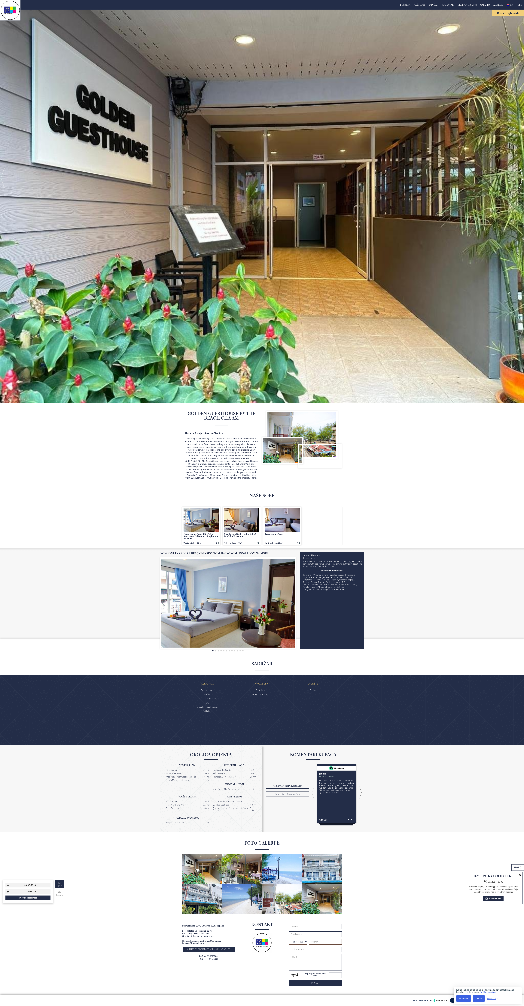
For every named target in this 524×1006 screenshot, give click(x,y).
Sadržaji (433, 4)
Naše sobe (419, 4)
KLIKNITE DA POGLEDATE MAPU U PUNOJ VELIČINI (209, 949)
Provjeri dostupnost (28, 898)
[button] (213, 650)
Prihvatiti (463, 998)
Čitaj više (323, 819)
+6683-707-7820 (201, 933)
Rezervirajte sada (508, 13)
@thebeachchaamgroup (202, 936)
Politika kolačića (488, 992)
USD (520, 4)
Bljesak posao (512, 903)
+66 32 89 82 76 (204, 930)
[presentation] (3, 177)
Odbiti (479, 998)
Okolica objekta (467, 4)
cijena (59, 886)
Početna (405, 4)
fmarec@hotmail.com (193, 943)
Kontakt (498, 4)
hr (511, 4)
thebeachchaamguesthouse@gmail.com (202, 940)
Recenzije (59, 895)
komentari (448, 4)
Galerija (485, 4)
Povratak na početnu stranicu (502, 991)
